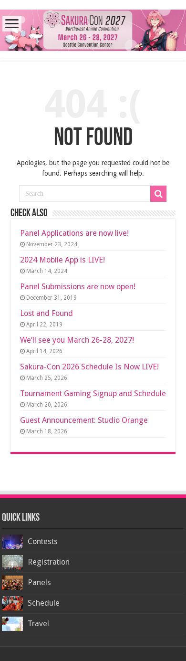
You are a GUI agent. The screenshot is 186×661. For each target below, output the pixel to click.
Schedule (44, 603)
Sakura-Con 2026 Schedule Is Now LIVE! (89, 366)
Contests (43, 541)
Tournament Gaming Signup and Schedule (93, 393)
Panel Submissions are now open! (77, 286)
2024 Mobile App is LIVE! (62, 259)
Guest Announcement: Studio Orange (84, 420)
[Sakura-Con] (93, 28)
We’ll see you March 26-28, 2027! (77, 340)
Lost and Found (46, 313)
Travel (38, 623)
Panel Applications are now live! (74, 233)
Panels (39, 582)
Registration (49, 562)
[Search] (158, 194)
